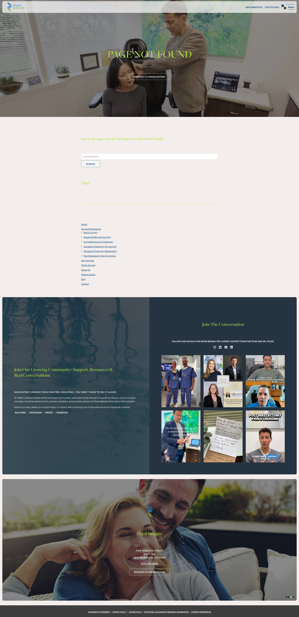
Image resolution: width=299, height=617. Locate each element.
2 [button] (288, 597)
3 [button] (291, 597)
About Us (85, 269)
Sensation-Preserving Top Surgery (100, 246)
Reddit (49, 412)
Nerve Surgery (91, 232)
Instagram (36, 412)
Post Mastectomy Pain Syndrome (100, 255)
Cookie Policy (135, 612)
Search (90, 163)
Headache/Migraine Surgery (97, 236)
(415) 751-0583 (149, 563)
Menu (291, 7)
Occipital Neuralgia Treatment (98, 241)
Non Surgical (87, 260)
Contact (85, 283)
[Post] (180, 380)
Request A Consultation (149, 76)
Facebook (62, 412)
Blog (83, 279)
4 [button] (293, 597)
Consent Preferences (201, 612)
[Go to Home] (15, 7)
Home (84, 224)
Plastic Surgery (88, 265)
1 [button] (286, 597)
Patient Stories (88, 274)
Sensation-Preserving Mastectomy (100, 251)
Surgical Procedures (91, 228)
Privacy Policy (119, 612)
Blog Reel (21, 412)
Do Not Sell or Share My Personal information (166, 612)
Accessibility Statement (99, 612)
